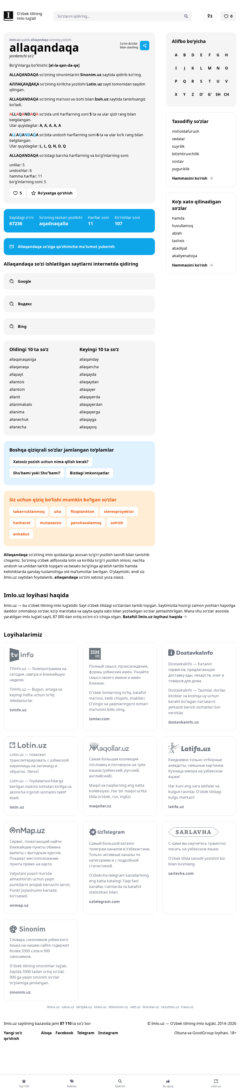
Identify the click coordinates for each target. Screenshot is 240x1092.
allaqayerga (89, 411)
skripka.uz (84, 1007)
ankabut (21, 534)
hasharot (21, 522)
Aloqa (46, 1032)
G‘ (209, 94)
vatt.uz (135, 1007)
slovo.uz (100, 1007)
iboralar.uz (150, 1007)
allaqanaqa (19, 366)
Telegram (85, 1032)
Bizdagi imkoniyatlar (89, 473)
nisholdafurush (185, 131)
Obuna (180, 1032)
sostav (178, 161)
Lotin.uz (94, 84)
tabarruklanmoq (29, 511)
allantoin (17, 389)
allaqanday (89, 359)
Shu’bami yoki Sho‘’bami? (36, 473)
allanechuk (19, 419)
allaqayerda (89, 396)
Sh (218, 94)
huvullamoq (182, 225)
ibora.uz (53, 1007)
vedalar (178, 138)
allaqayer (87, 389)
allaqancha (89, 366)
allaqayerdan (90, 404)
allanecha (17, 427)
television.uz (118, 1007)
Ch (226, 94)
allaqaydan (89, 381)
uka (57, 511)
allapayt (16, 374)
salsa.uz (68, 1007)
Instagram (108, 1032)
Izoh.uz (102, 99)
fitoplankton (82, 511)
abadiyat (179, 248)
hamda (178, 218)
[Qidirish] (186, 16)
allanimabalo (20, 404)
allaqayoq (88, 427)
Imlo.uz (10, 577)
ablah (177, 233)
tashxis (178, 240)
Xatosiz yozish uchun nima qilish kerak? (51, 461)
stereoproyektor (119, 511)
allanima (16, 411)
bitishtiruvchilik (185, 153)
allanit (14, 396)
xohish (117, 522)
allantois (16, 381)
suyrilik (178, 146)
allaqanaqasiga (22, 359)
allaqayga (87, 419)
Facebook (64, 1032)
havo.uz (187, 1007)
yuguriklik (181, 168)
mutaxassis (50, 522)
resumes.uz (170, 1007)
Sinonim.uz (90, 74)
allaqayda (87, 374)
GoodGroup (203, 1032)
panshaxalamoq (86, 522)
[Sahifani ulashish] (144, 45)
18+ (233, 1032)
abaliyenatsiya (184, 255)
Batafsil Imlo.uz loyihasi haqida (152, 616)
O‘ (201, 94)
